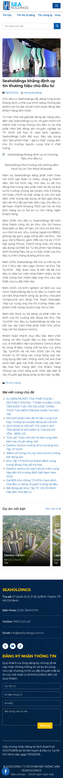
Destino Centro (14, 555)
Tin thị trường (26, 15)
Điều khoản (18, 774)
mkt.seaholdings (32, 92)
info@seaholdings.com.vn (27, 632)
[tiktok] (20, 646)
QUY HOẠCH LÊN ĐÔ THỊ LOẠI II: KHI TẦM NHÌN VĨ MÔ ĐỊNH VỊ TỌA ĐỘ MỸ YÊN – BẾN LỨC (30, 429)
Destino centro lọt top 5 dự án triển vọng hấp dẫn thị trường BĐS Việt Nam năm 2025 (32, 472)
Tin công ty (45, 15)
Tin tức (7, 15)
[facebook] (5, 646)
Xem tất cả (52, 508)
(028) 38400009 (27, 610)
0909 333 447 (22, 621)
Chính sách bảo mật (41, 774)
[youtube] (13, 646)
